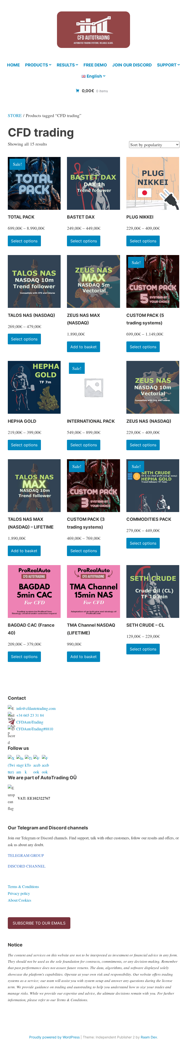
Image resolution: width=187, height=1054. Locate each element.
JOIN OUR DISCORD (132, 65)
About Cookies (19, 900)
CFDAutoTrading (29, 721)
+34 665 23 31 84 (30, 715)
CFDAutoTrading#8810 (34, 728)
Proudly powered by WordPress (54, 1037)
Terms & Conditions (23, 886)
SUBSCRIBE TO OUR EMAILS (39, 923)
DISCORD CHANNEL (27, 866)
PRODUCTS (36, 65)
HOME (13, 65)
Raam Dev (149, 1037)
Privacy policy (19, 893)
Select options (24, 240)
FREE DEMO (95, 65)
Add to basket (83, 346)
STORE (15, 115)
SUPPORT (167, 65)
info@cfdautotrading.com (36, 708)
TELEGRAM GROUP (26, 855)
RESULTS (66, 65)
